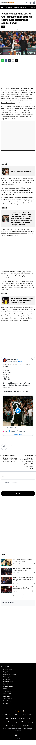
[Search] (27, 3)
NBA (3, 26)
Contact (13, 725)
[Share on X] (9, 60)
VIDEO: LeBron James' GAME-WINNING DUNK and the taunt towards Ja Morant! (22, 300)
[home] (2, 7)
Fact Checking (11, 718)
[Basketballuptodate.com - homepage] (7, 2)
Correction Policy (24, 718)
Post (18, 493)
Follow (20, 361)
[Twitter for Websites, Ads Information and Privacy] (32, 427)
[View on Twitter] (32, 360)
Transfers (8, 7)
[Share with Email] (13, 60)
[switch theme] (30, 2)
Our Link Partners (24, 725)
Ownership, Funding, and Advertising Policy (18, 722)
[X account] (16, 735)
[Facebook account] (20, 735)
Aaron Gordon (21, 190)
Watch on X (27, 398)
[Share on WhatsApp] (2, 60)
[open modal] (34, 2)
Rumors (16, 7)
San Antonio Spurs (8, 103)
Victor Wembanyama (9, 88)
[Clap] (4, 447)
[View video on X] (18, 411)
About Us (4, 715)
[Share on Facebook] (6, 60)
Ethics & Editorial (29, 715)
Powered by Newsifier (18, 738)
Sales (7, 725)
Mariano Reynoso (9, 29)
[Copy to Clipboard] (16, 60)
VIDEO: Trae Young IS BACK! (21, 171)
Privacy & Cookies (15, 715)
